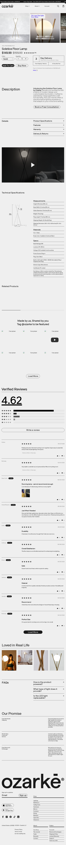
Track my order (53, 840)
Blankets (35, 815)
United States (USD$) (8, 825)
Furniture (35, 811)
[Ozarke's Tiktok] (14, 817)
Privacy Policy (18, 829)
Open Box (36, 817)
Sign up (23, 795)
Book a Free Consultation (47, 107)
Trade (35, 834)
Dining (35, 813)
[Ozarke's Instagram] (7, 817)
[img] (27, 445)
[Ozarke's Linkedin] (18, 817)
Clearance (36, 820)
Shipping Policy (53, 834)
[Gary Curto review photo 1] (26, 493)
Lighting (35, 800)
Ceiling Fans (36, 805)
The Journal (36, 832)
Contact (35, 838)
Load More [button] (33, 632)
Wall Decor (36, 802)
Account (47, 6)
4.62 (12, 400)
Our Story (36, 830)
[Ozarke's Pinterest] (11, 817)
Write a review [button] (33, 430)
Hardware (36, 807)
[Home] (8, 6)
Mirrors (35, 809)
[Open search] (58, 6)
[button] (29, 53)
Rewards (35, 836)
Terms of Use (18, 831)
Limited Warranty (54, 836)
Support (51, 838)
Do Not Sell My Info (20, 833)
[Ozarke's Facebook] (3, 817)
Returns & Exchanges (55, 832)
